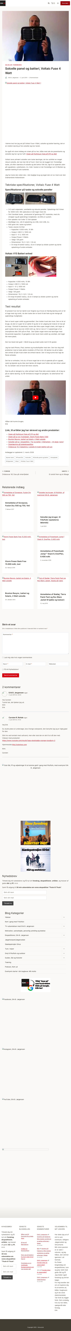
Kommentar (8, 634)
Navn (5, 664)
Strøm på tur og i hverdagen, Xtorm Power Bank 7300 (28, 437)
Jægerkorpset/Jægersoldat (15, 940)
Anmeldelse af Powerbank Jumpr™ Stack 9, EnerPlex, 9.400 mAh (52, 554)
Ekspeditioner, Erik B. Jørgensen (17, 935)
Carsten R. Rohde (16, 717)
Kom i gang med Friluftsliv (14, 922)
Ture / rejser (9, 949)
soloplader (54, 457)
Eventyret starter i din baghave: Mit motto (20, 971)
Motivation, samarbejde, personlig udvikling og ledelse (25, 931)
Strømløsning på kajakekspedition (20, 444)
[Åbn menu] (58, 3)
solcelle (28, 457)
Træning (8, 962)
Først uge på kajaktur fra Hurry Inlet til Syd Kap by (27, 1257)
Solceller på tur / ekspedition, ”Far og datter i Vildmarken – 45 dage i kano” (36, 442)
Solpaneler (9, 461)
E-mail (29, 664)
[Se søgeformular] (48, 3)
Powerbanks (17, 65)
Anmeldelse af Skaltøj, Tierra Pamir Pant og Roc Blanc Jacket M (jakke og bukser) (53, 597)
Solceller (8, 65)
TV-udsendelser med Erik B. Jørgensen (19, 926)
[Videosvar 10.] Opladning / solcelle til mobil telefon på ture (30, 447)
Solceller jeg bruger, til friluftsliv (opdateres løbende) (50, 520)
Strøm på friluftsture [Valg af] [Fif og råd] (41, 154)
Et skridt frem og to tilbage (59, 472)
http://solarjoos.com (19, 745)
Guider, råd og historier (13, 958)
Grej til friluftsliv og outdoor (15, 953)
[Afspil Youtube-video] (35, 397)
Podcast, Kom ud (11, 967)
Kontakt (65, 3)
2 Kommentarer (33, 77)
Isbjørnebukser (41, 1279)
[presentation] (18, 495)
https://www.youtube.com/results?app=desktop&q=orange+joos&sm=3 (28, 740)
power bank (10, 457)
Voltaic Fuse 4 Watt (27, 461)
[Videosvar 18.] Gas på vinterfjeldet (15, 472)
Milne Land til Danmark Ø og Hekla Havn (27, 1236)
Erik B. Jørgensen (13, 77)
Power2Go (19, 457)
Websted (52, 664)
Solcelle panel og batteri (40, 457)
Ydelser (8, 917)
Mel (38, 1248)
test (17, 461)
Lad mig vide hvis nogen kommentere (18, 657)
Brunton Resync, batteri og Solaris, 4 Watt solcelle (26, 439)
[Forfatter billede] (6, 78)
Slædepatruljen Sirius (13, 944)
